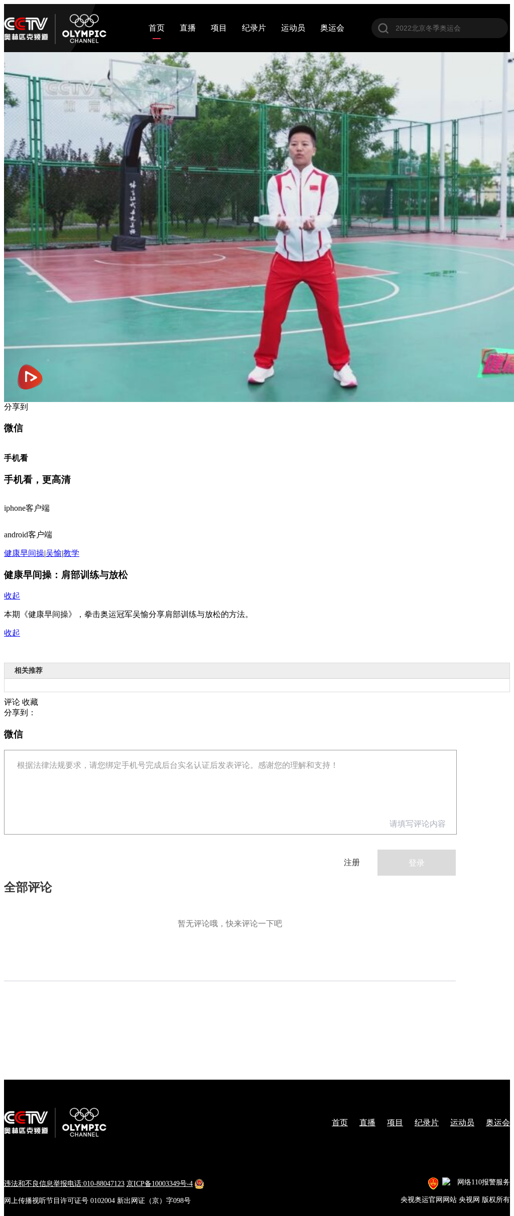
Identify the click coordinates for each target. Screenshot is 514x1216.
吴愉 (54, 553)
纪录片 (254, 28)
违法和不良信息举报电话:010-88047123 (64, 1183)
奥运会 (332, 28)
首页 (157, 28)
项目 (219, 28)
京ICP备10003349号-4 (159, 1183)
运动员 (293, 28)
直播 (188, 28)
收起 (12, 595)
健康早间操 (24, 553)
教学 (71, 553)
